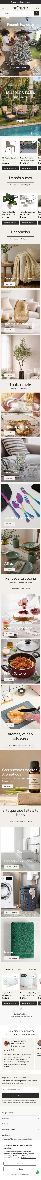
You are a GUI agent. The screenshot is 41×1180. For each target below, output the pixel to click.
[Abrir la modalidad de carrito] (37, 7)
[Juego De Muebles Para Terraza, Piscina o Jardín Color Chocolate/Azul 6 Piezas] (28, 147)
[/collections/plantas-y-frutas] (20, 357)
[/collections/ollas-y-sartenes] (20, 661)
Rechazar (20, 1169)
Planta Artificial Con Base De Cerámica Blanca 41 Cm (9, 214)
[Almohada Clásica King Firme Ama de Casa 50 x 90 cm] (28, 982)
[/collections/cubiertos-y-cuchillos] (20, 506)
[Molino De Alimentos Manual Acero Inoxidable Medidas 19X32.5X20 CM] (28, 201)
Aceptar (20, 1164)
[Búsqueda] (36, 13)
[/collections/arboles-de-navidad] (20, 46)
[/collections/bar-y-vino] (20, 460)
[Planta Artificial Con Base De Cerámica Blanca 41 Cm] (10, 201)
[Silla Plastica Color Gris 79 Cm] (10, 147)
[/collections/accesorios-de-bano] (20, 849)
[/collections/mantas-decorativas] (20, 266)
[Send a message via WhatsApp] (37, 1172)
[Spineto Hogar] (20, 8)
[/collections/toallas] (20, 940)
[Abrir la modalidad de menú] (3, 7)
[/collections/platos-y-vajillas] (20, 551)
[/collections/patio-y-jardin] (20, 106)
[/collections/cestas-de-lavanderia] (20, 894)
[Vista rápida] (16, 141)
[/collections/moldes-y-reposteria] (20, 616)
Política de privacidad (28, 1158)
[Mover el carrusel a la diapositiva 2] (23, 133)
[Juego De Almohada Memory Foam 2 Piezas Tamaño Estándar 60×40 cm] (10, 982)
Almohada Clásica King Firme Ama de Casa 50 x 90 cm (28, 995)
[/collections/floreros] (20, 312)
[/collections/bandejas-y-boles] (20, 415)
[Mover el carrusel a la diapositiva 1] (13, 133)
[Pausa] (31, 133)
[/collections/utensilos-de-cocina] (20, 707)
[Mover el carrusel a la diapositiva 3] (22, 1021)
